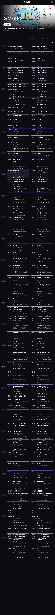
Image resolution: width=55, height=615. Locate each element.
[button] (52, 42)
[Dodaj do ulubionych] (13, 24)
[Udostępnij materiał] (17, 24)
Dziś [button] (30, 38)
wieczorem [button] (42, 38)
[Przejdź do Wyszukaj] (52, 2)
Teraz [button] (33, 38)
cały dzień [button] (49, 38)
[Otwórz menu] (3, 2)
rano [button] (37, 38)
